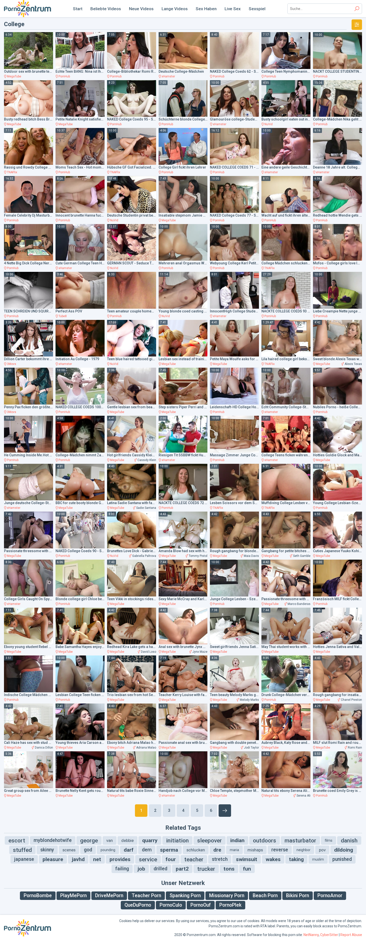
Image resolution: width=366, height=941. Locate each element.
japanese (24, 859)
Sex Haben (206, 8)
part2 (182, 869)
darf (128, 850)
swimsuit (246, 859)
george (89, 840)
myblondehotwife (53, 840)
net (97, 859)
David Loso (148, 651)
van (109, 840)
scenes (68, 849)
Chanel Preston (351, 700)
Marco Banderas (299, 604)
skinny (47, 850)
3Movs (11, 364)
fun (247, 869)
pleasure (53, 859)
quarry (150, 840)
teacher (193, 859)
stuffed (22, 850)
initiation (177, 840)
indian (237, 840)
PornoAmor (329, 895)
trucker (206, 869)
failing (122, 869)
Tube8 (63, 316)
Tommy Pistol (198, 556)
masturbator (300, 840)
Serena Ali (303, 795)
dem (147, 850)
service (148, 859)
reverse (279, 850)
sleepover (209, 840)
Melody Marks (249, 700)
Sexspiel (257, 8)
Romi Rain (355, 747)
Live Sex (233, 8)
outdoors (264, 840)
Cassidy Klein (146, 460)
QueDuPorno (137, 905)
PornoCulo (171, 905)
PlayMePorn (73, 895)
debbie (127, 840)
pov (322, 849)
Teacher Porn (146, 895)
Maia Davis (251, 556)
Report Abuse (351, 935)
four (171, 859)
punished (342, 859)
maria (234, 850)
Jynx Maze (199, 651)
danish (349, 840)
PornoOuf (200, 905)
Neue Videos (141, 8)
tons (229, 869)
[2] (225, 810)
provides (120, 859)
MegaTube (14, 76)
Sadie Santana (146, 508)
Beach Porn (265, 895)
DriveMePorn (109, 895)
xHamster (168, 76)
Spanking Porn (185, 895)
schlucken (195, 849)
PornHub (64, 76)
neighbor (303, 850)
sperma (169, 850)
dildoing (343, 850)
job (141, 869)
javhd (78, 859)
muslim (318, 859)
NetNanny (311, 935)
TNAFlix (12, 172)
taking (296, 859)
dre (217, 850)
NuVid (268, 124)
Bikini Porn (297, 895)
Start (77, 8)
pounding (108, 850)
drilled (160, 869)
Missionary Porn (226, 895)
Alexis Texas (353, 364)
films (328, 840)
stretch (220, 859)
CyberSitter (329, 935)
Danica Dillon (44, 747)
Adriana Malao (146, 747)
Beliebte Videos (105, 8)
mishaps (255, 849)
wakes (273, 859)
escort (16, 840)
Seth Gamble (301, 556)
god (88, 850)
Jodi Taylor (251, 747)
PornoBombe (38, 895)
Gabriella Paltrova (144, 556)
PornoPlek (230, 905)
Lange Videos (175, 8)
